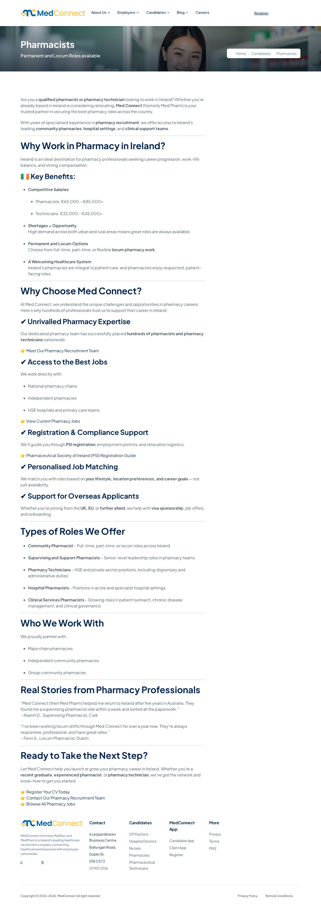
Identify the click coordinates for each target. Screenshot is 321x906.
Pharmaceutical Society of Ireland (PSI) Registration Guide (81, 455)
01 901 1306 (98, 868)
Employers (126, 12)
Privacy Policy (248, 896)
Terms (214, 841)
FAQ (212, 848)
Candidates (156, 12)
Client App (177, 847)
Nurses (135, 848)
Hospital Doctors (142, 841)
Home (241, 53)
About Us (98, 12)
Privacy (215, 834)
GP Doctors (138, 834)
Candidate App (181, 840)
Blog (181, 12)
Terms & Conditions (279, 896)
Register (261, 13)
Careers (202, 12)
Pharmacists (139, 855)
